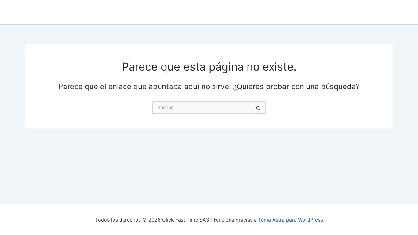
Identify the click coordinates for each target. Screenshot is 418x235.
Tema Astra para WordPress (290, 220)
